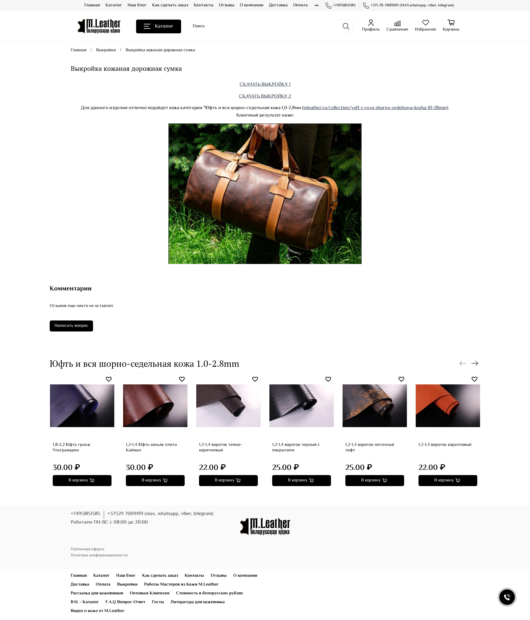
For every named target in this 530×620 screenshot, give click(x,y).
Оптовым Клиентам (149, 593)
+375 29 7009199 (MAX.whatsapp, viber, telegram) (412, 6)
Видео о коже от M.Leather (97, 611)
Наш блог (137, 5)
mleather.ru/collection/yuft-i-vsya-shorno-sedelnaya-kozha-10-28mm (375, 108)
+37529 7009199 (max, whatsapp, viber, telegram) (160, 514)
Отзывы (226, 5)
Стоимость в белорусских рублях (209, 593)
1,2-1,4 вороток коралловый (444, 444)
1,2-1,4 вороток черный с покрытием (296, 447)
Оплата (300, 5)
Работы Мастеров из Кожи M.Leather (181, 584)
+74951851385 (344, 6)
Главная (92, 5)
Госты (158, 602)
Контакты (203, 5)
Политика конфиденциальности (99, 555)
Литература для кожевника (198, 602)
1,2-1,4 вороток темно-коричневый (220, 447)
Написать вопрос (71, 325)
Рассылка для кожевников (97, 593)
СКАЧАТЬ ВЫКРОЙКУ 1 (265, 84)
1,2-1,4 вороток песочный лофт (369, 447)
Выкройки (106, 50)
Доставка (278, 5)
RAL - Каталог (85, 602)
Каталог (113, 5)
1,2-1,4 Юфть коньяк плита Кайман (151, 447)
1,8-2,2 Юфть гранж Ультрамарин (71, 447)
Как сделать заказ (170, 5)
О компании (251, 5)
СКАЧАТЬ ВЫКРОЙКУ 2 (265, 96)
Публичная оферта (87, 549)
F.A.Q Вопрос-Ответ (125, 602)
